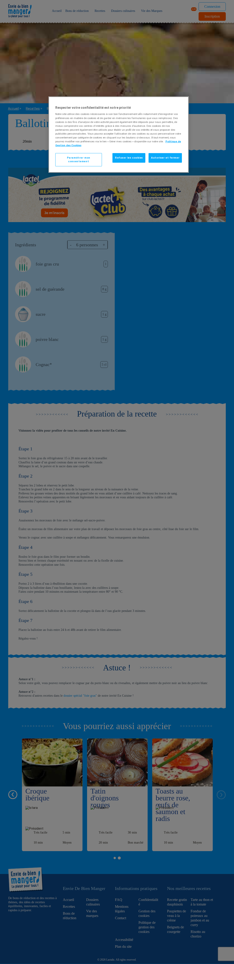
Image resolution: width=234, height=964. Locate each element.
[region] (118, 134)
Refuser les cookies (129, 157)
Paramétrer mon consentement (78, 159)
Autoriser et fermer (165, 157)
